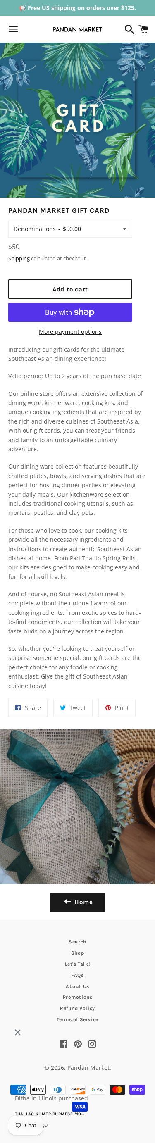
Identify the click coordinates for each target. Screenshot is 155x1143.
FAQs (77, 975)
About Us (77, 986)
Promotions (78, 997)
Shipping (19, 258)
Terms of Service (77, 1019)
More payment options (70, 332)
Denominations (35, 229)
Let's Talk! (78, 964)
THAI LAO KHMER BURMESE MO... (49, 1114)
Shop (77, 953)
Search (77, 942)
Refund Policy (77, 1008)
